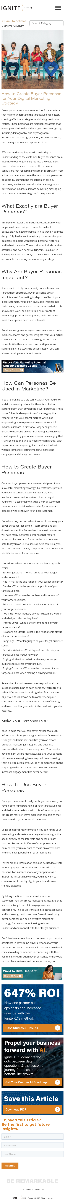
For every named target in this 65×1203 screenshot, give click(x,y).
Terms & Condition (37, 1189)
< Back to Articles (14, 21)
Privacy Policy (25, 1189)
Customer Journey (13, 25)
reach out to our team (33, 938)
